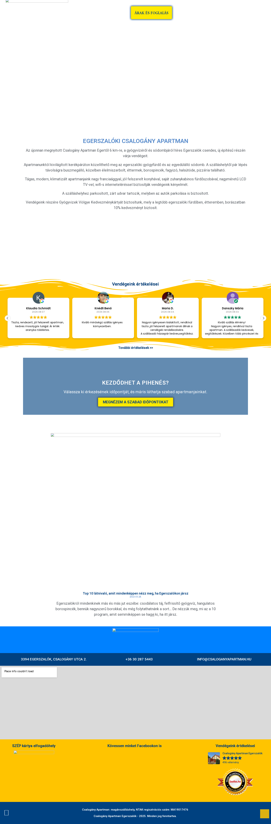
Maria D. (168, 308)
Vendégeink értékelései (135, 284)
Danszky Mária (232, 308)
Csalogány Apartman (197, 12)
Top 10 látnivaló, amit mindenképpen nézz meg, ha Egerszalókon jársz (135, 593)
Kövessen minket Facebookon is (134, 746)
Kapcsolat (257, 12)
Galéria (232, 12)
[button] (24, 242)
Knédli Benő (103, 308)
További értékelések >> (135, 348)
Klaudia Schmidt (38, 308)
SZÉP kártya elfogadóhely (33, 746)
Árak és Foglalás (151, 12)
